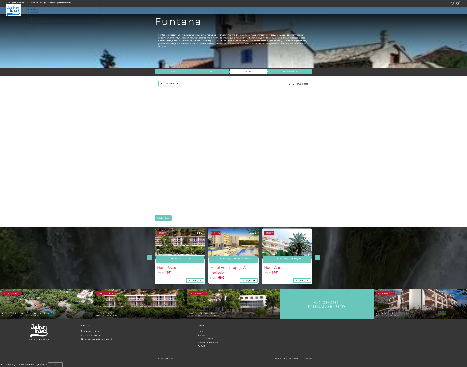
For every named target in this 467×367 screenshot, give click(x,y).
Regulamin (280, 358)
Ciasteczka (307, 358)
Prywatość (293, 358)
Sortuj (291, 84)
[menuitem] (41, 3)
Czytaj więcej (41, 364)
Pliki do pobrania (205, 339)
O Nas (200, 331)
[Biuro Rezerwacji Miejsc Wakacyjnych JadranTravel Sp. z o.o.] (13, 10)
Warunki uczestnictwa (208, 342)
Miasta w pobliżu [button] (289, 71)
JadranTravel (162, 358)
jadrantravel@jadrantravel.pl (98, 339)
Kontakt (201, 346)
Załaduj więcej (163, 218)
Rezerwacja (203, 335)
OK (55, 364)
